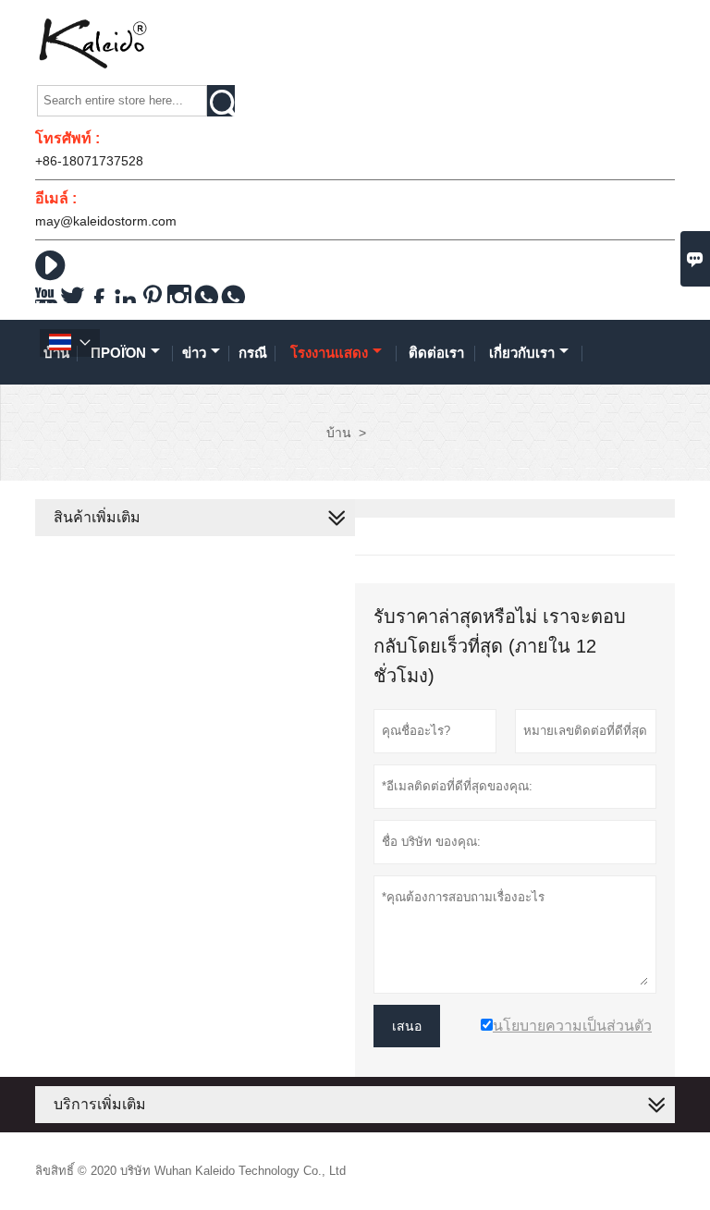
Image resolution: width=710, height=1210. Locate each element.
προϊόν (118, 353)
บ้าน (338, 432)
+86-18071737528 (89, 160)
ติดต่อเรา (436, 353)
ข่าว (194, 353)
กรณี (253, 353)
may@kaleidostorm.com (106, 221)
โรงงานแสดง (329, 353)
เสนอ (407, 1026)
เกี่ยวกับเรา (522, 353)
